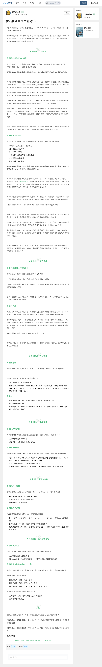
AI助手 (32, 3)
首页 (17, 3)
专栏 (24, 3)
